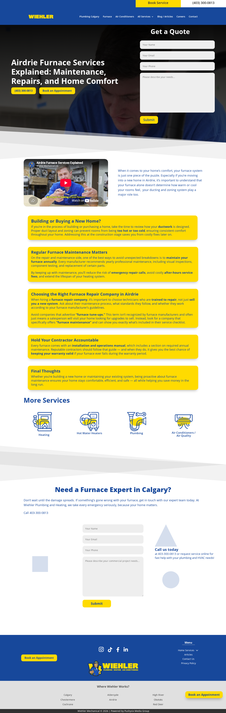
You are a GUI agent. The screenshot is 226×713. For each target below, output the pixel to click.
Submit (149, 120)
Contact (193, 16)
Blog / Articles (165, 16)
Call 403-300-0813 (36, 513)
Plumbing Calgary (89, 16)
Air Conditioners (124, 16)
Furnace (107, 16)
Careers (181, 16)
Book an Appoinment (204, 695)
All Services (144, 16)
